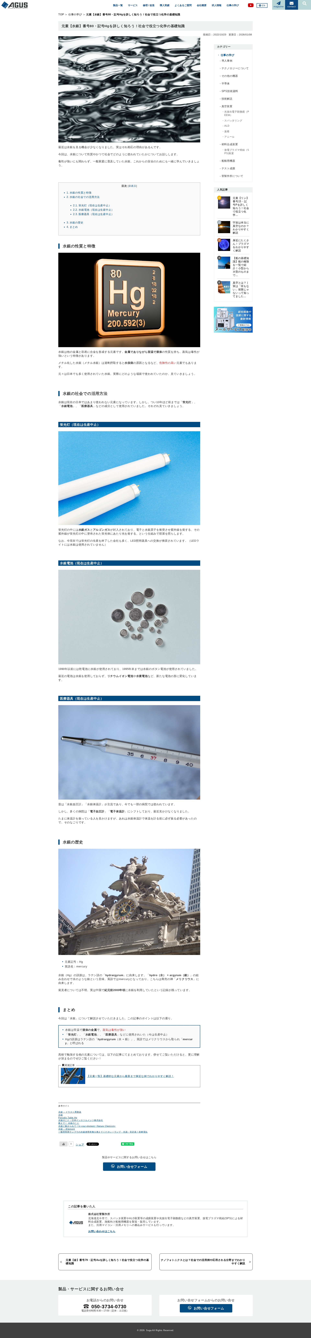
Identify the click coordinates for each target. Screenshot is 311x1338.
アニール (229, 136)
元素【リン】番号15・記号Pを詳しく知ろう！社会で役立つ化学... (241, 206)
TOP (61, 14)
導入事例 (227, 60)
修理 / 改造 (149, 5)
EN (263, 5)
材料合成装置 (230, 144)
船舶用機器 (228, 160)
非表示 (132, 186)
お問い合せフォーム (132, 1166)
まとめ (72, 226)
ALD (226, 125)
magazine (279, 6)
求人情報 (216, 5)
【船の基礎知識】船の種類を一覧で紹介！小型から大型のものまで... (241, 266)
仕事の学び (233, 5)
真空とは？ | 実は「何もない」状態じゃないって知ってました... (241, 289)
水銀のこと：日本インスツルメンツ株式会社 (80, 1120)
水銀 (60, 1115)
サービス (133, 5)
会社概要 (202, 5)
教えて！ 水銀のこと (68, 1123)
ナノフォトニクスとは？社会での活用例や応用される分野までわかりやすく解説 (203, 1262)
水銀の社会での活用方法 (83, 196)
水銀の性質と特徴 (79, 192)
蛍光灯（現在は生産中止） (92, 205)
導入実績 (164, 5)
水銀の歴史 (75, 222)
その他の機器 (230, 76)
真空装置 (227, 106)
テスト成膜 (228, 168)
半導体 (226, 83)
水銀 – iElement (66, 1129)
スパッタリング (233, 120)
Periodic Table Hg (67, 1117)
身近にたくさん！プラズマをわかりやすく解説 (241, 245)
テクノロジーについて (235, 68)
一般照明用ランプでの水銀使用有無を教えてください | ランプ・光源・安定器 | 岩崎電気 (103, 1132)
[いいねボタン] (63, 1144)
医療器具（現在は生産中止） (93, 214)
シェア (80, 1144)
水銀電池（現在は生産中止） (93, 209)
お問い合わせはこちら (101, 1231)
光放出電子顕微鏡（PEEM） (236, 113)
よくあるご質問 (183, 5)
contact (291, 6)
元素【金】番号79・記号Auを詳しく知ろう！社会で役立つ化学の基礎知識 (107, 1262)
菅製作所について (232, 176)
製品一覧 (118, 5)
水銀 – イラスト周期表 (69, 1112)
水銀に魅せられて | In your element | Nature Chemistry (86, 1126)
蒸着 (227, 131)
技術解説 (227, 98)
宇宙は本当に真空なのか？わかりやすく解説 (241, 227)
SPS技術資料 (230, 91)
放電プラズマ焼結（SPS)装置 (236, 151)
